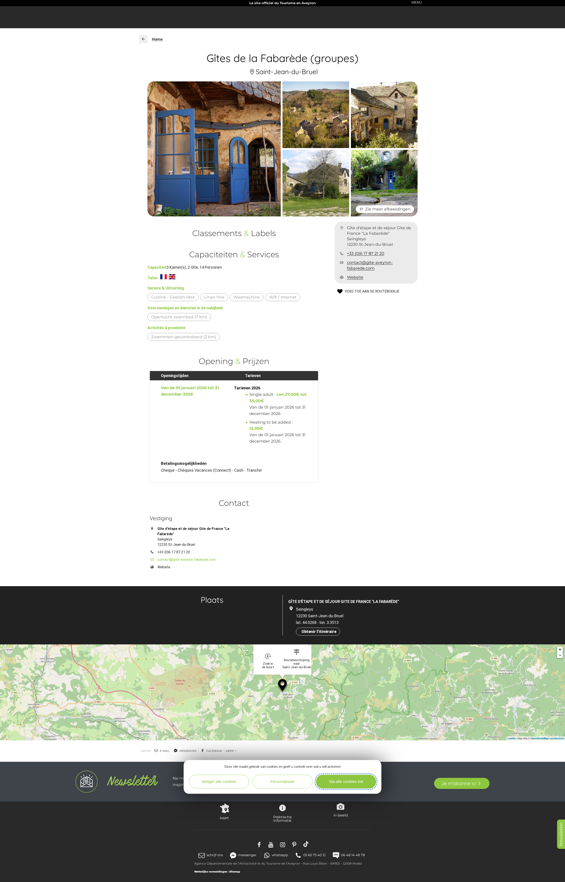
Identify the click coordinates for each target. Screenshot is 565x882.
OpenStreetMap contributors (547, 738)
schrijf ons (215, 855)
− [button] (560, 655)
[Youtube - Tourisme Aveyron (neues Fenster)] (271, 844)
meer (230, 751)
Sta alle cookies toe (346, 781)
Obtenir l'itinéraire (318, 631)
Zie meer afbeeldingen (388, 209)
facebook (214, 751)
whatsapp (280, 855)
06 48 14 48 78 (353, 855)
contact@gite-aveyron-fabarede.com (370, 265)
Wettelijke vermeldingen (210, 871)
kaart (224, 818)
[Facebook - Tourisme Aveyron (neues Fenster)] (259, 844)
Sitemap (234, 871)
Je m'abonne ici (458, 783)
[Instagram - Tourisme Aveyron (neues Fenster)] (282, 844)
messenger (187, 751)
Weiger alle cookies (219, 781)
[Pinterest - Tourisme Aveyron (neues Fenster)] (294, 844)
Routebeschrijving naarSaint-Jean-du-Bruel (296, 663)
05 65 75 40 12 (314, 855)
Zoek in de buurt (268, 665)
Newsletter (561, 834)
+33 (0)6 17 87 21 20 (365, 253)
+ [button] (560, 649)
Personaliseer (282, 781)
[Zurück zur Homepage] (143, 39)
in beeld (340, 815)
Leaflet (512, 738)
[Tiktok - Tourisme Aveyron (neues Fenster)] (306, 844)
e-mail (164, 751)
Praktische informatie (282, 818)
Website (355, 277)
